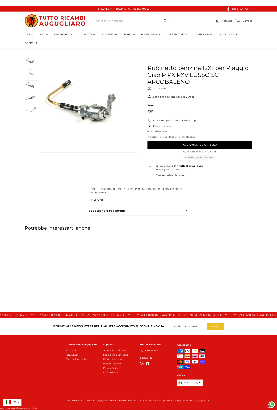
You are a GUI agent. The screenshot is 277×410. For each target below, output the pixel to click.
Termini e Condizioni (114, 350)
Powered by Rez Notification (199, 157)
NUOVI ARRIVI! (229, 34)
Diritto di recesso (112, 359)
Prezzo (151, 105)
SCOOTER (107, 34)
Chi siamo (71, 350)
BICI (42, 34)
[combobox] (132, 21)
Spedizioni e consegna (115, 355)
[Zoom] (88, 104)
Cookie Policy (110, 372)
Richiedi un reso (112, 363)
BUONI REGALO (151, 34)
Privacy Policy (110, 368)
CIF (149, 88)
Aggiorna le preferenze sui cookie (18, 408)
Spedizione (170, 137)
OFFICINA (31, 43)
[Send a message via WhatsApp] (271, 404)
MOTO (88, 34)
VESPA (127, 34)
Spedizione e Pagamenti (107, 210)
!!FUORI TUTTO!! (178, 34)
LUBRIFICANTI (204, 34)
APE (28, 34)
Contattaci (72, 355)
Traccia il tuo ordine (77, 359)
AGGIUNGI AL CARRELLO (200, 144)
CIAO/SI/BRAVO (64, 34)
